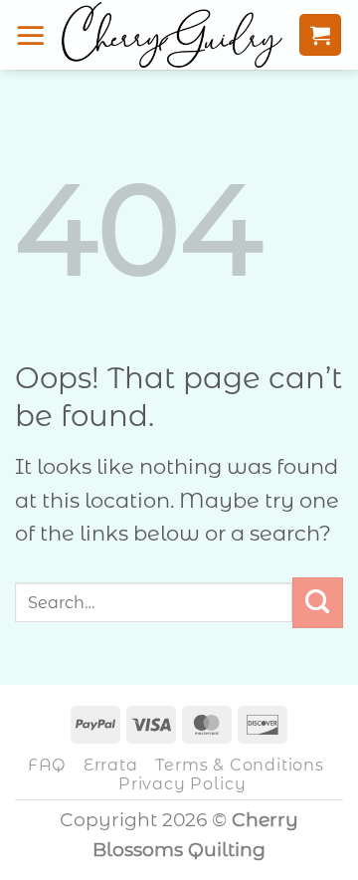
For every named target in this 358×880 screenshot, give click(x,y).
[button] (31, 35)
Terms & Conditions (239, 764)
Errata (111, 764)
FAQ (47, 764)
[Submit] (317, 602)
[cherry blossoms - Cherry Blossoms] (172, 35)
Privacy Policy (182, 783)
